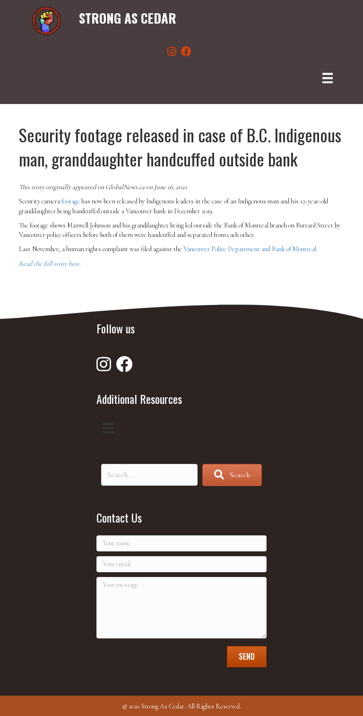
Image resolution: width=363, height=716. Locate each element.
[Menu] (327, 78)
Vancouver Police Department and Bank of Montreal (249, 249)
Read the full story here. (50, 264)
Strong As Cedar (127, 18)
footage (70, 201)
